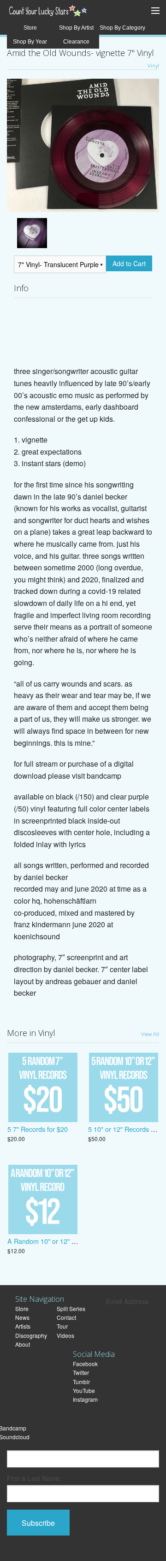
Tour (62, 1326)
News (22, 1317)
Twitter (81, 1372)
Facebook (85, 1363)
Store (30, 28)
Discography (31, 1335)
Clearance (76, 41)
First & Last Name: (34, 1478)
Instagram (85, 1399)
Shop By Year (30, 41)
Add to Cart (129, 263)
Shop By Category (122, 28)
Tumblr (81, 1382)
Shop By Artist (76, 28)
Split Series (71, 1308)
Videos (65, 1335)
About (22, 1344)
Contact (66, 1317)
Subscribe (38, 1522)
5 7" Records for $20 (37, 1129)
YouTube (84, 1390)
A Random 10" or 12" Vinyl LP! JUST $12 (68, 1241)
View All (150, 1033)
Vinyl (153, 65)
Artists (22, 1326)
